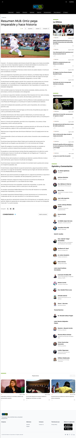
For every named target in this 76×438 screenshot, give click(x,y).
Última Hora (10, 12)
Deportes (39, 12)
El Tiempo (65, 12)
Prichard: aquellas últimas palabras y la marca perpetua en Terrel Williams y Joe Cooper (63, 146)
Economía (25, 12)
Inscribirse (71, 1)
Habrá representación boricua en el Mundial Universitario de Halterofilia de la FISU (63, 42)
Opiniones (32, 12)
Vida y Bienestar (57, 12)
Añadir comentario (43, 214)
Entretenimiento (47, 12)
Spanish (28, 424)
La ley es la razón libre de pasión (61, 156)
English (27, 426)
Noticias (18, 12)
